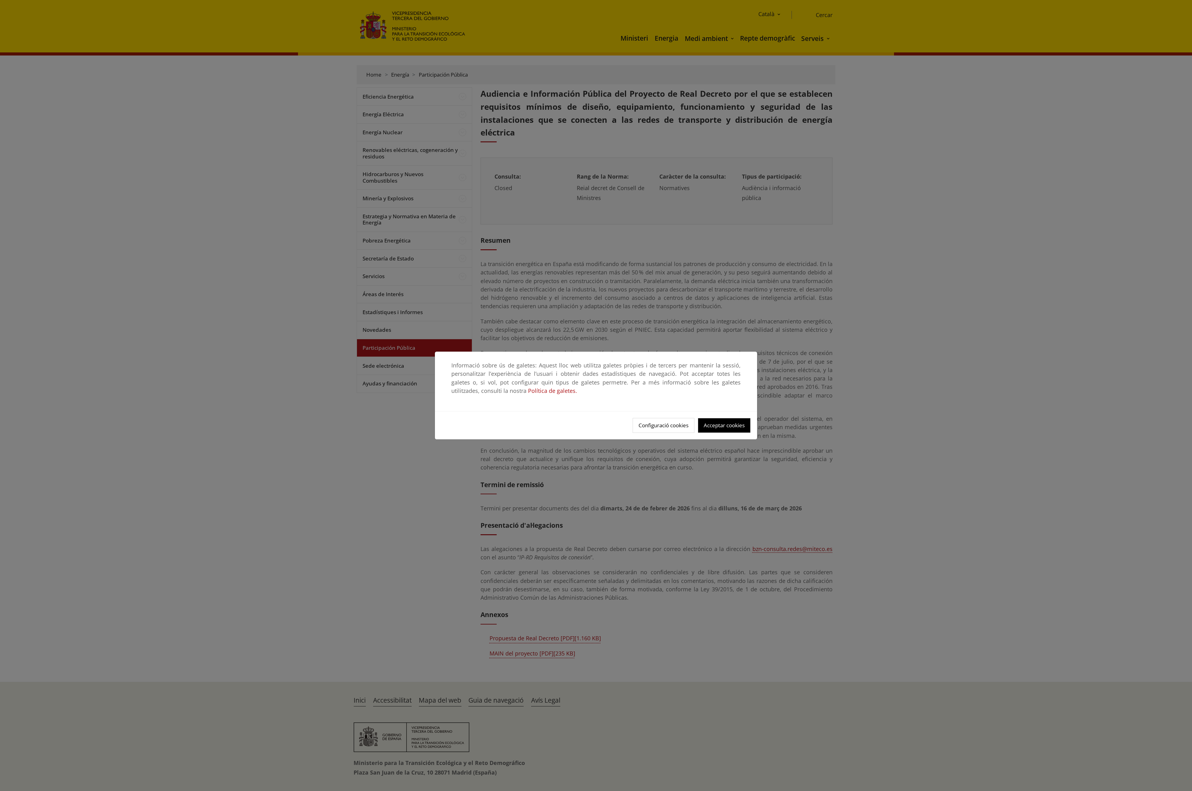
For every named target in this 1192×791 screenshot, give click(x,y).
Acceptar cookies (724, 425)
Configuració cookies (664, 425)
